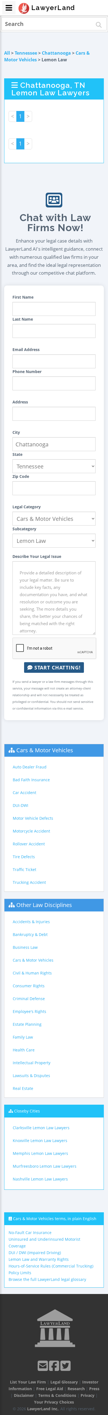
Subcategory (24, 528)
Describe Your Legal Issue (36, 556)
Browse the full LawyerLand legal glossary (47, 1279)
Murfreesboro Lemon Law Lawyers (44, 1166)
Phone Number (27, 371)
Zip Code (20, 476)
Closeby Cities (27, 1111)
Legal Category (26, 506)
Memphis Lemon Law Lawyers (40, 1153)
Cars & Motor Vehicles (44, 750)
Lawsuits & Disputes (31, 1075)
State (17, 454)
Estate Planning (27, 1024)
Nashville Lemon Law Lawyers (40, 1179)
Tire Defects (24, 856)
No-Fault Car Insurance (30, 1232)
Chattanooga (56, 53)
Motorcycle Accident (31, 831)
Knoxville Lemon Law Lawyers (40, 1140)
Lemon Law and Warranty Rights (39, 1259)
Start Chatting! (57, 667)
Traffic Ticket (24, 869)
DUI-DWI (20, 805)
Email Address (26, 349)
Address (20, 402)
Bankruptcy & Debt (30, 934)
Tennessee (26, 53)
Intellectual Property (31, 1062)
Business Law (25, 947)
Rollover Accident (29, 843)
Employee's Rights (29, 1011)
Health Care (24, 1050)
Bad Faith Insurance (31, 779)
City (16, 432)
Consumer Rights (29, 985)
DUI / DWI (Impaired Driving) (35, 1252)
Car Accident (24, 792)
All (7, 53)
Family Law (23, 1037)
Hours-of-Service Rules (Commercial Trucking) (51, 1266)
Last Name (22, 319)
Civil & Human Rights (32, 973)
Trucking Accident (29, 882)
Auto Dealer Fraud (30, 767)
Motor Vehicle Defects (33, 818)
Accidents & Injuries (31, 921)
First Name (23, 297)
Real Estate (23, 1088)
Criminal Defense (29, 998)
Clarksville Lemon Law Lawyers (41, 1127)
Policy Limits (20, 1272)
